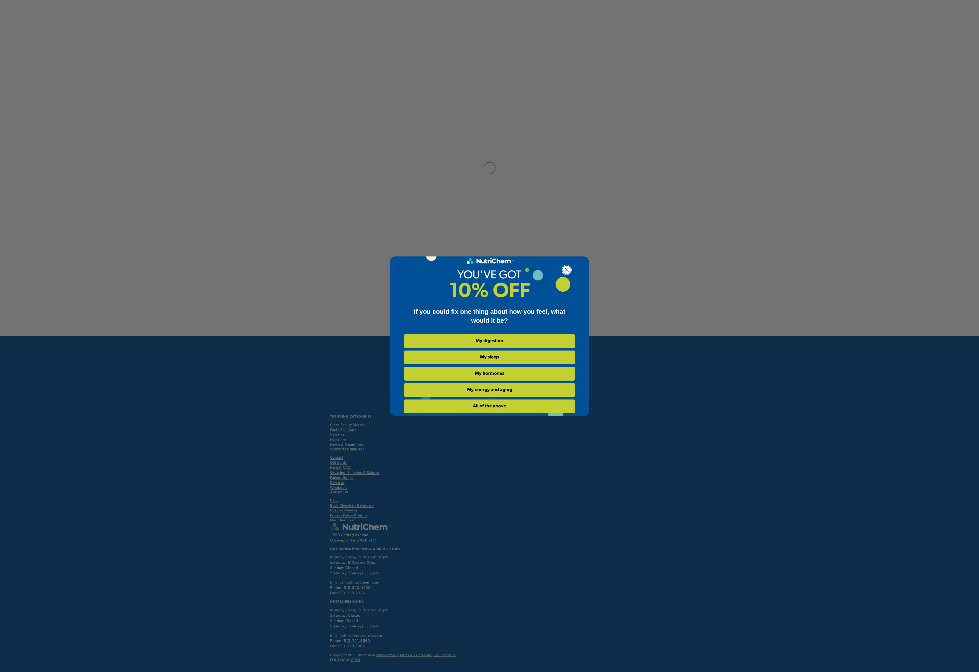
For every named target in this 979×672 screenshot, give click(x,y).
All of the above (489, 406)
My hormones (489, 373)
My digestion (489, 341)
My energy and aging (489, 390)
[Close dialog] (566, 269)
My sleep (489, 357)
